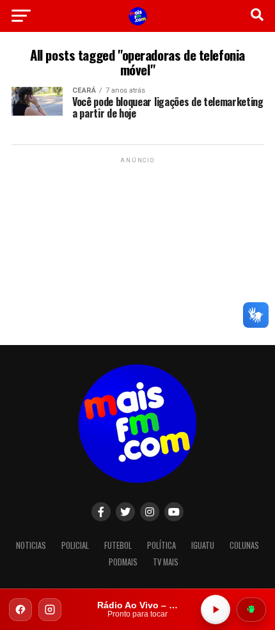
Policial (75, 545)
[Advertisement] (137, 246)
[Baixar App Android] (251, 609)
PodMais (123, 562)
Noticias (31, 545)
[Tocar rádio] (215, 609)
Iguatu (202, 545)
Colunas (244, 545)
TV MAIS (165, 562)
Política (161, 545)
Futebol (118, 545)
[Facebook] (20, 609)
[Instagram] (49, 609)
